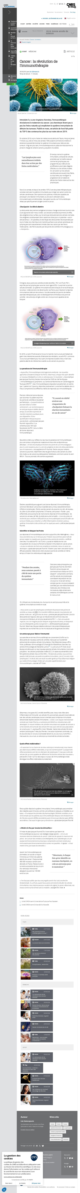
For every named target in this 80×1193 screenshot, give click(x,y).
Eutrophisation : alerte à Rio (40, 964)
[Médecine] (25, 994)
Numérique (54, 24)
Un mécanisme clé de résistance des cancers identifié (39, 996)
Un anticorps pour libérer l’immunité (13, 41)
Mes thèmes (63, 24)
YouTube (62, 4)
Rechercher (50, 12)
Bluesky (60, 4)
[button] (4, 1189)
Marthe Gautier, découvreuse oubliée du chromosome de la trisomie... (40, 1006)
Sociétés (35, 24)
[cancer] (25, 1057)
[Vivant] (25, 932)
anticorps (65, 1139)
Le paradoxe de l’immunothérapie (15, 28)
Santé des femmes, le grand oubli (40, 1016)
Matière (28, 24)
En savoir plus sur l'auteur (27, 1129)
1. (20, 901)
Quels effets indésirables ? (14, 51)
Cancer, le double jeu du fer (40, 1027)
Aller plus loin (13, 76)
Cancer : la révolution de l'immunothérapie (36, 39)
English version (71, 18)
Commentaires (15, 80)
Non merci (8, 1183)
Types (72, 24)
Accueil (22, 39)
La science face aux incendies (41, 943)
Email (72, 1166)
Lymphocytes (67, 1128)
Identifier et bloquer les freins (13, 33)
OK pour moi (36, 1183)
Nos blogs (73, 12)
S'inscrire (66, 12)
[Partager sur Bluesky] (70, 1166)
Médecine (32, 51)
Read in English (26, 42)
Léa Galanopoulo (34, 71)
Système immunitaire (56, 1128)
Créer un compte (70, 1187)
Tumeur (65, 1124)
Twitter (55, 4)
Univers (42, 24)
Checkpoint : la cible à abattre (14, 21)
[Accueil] (9, 6)
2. (20, 905)
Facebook (57, 4)
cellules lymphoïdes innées (58, 1131)
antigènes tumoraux (56, 1135)
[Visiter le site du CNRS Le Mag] (71, 6)
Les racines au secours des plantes (39, 953)
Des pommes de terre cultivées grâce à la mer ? (39, 932)
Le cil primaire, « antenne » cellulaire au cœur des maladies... (30, 1069)
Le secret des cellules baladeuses (38, 1079)
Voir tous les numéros (48, 1162)
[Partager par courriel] (37, 1146)
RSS (64, 3)
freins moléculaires (56, 1139)
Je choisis (22, 1183)
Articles (27, 39)
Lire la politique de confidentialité (13, 1177)
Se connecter (58, 12)
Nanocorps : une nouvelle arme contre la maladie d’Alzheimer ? (39, 1039)
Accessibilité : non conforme (47, 1187)
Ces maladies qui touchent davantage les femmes (40, 1090)
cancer (52, 1124)
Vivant (22, 24)
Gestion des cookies (33, 1187)
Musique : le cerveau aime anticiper (40, 975)
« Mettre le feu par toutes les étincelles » (13, 56)
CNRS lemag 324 (47, 1157)
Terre (48, 24)
